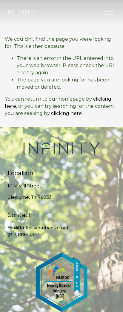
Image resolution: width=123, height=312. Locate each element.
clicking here (66, 113)
